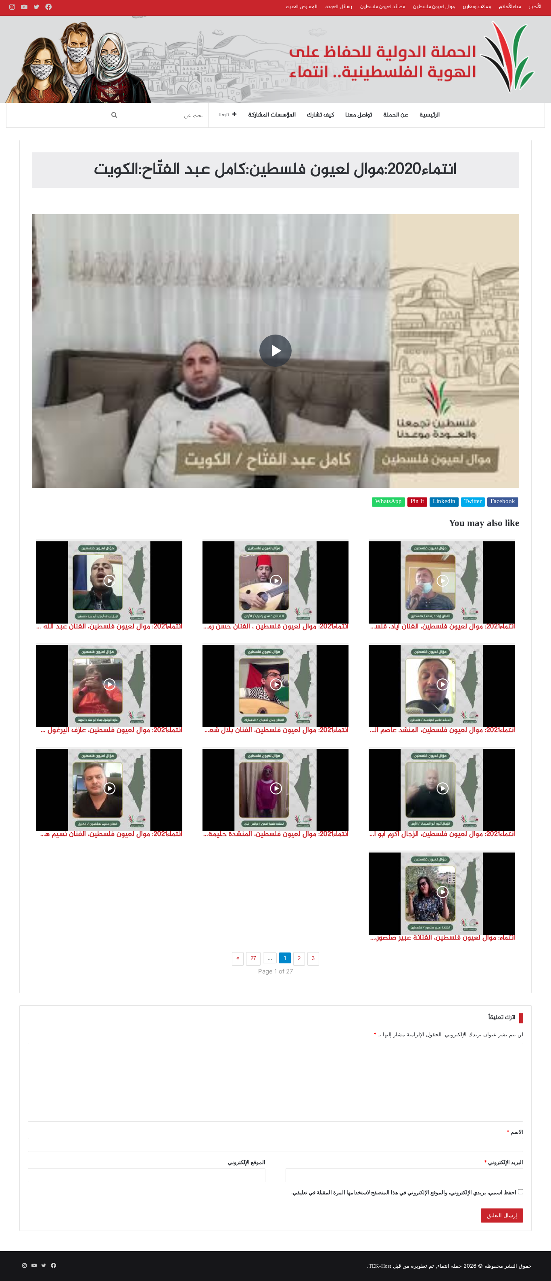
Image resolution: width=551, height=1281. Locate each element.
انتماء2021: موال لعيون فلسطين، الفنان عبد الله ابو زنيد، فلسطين (109, 627)
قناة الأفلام (510, 6)
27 (253, 959)
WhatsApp (388, 502)
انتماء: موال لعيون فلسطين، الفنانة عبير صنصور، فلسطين (442, 938)
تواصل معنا (358, 115)
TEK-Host (380, 1266)
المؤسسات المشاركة (272, 115)
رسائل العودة (339, 6)
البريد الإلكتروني (503, 1162)
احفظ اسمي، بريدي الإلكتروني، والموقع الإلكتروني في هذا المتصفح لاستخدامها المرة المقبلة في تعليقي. (403, 1192)
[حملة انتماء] (275, 59)
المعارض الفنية (301, 6)
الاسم (515, 1132)
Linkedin (444, 502)
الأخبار (535, 6)
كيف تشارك (320, 115)
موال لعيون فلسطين (434, 6)
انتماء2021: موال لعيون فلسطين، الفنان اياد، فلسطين (442, 627)
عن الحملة (395, 115)
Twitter (473, 502)
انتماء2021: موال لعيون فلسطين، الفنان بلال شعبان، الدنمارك (275, 730)
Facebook (502, 502)
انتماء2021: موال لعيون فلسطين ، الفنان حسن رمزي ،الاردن (275, 627)
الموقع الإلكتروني (246, 1162)
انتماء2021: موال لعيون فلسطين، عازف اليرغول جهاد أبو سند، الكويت (109, 730)
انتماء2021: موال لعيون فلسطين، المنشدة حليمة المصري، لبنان (275, 834)
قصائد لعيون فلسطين (382, 6)
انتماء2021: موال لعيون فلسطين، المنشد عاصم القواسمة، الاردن (442, 730)
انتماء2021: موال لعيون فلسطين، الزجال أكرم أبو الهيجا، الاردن (442, 834)
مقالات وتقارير (477, 6)
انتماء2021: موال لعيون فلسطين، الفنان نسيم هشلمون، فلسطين (109, 834)
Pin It (417, 502)
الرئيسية (430, 115)
